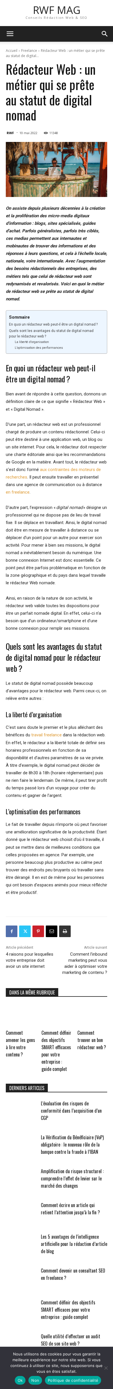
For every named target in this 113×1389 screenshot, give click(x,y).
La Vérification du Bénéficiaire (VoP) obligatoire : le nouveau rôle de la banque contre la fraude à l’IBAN (72, 1144)
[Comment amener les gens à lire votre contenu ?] (21, 1014)
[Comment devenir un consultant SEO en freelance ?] (21, 1277)
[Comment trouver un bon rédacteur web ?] (92, 1014)
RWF (10, 133)
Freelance (29, 50)
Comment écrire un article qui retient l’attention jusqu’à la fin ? (70, 1209)
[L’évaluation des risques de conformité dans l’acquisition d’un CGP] (21, 1110)
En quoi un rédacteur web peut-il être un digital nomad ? (53, 324)
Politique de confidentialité (73, 1380)
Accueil (11, 50)
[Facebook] (11, 931)
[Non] (106, 1368)
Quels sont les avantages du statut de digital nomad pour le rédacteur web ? (51, 333)
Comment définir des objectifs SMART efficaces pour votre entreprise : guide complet (56, 1050)
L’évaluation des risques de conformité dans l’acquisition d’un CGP (71, 1110)
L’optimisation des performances (39, 348)
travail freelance (46, 735)
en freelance (18, 492)
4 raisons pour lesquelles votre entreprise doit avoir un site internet (29, 960)
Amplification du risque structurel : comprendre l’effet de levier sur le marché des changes (72, 1178)
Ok (20, 1380)
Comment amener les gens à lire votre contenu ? (20, 1043)
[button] (10, 34)
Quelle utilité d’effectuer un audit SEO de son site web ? (70, 1340)
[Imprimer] (65, 931)
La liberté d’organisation (32, 342)
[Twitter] (25, 931)
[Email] (51, 931)
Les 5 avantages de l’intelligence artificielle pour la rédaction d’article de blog (74, 1244)
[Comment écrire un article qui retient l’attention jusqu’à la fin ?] (21, 1212)
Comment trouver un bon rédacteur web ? (91, 1040)
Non (35, 1380)
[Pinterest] (38, 931)
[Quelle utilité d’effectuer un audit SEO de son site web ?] (21, 1343)
